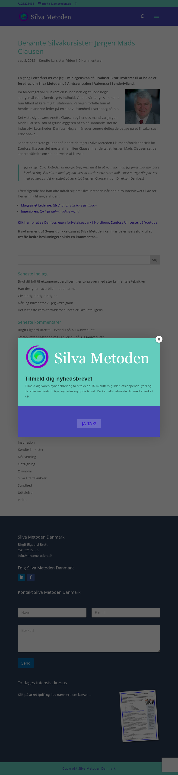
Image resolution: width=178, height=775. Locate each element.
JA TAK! (89, 423)
